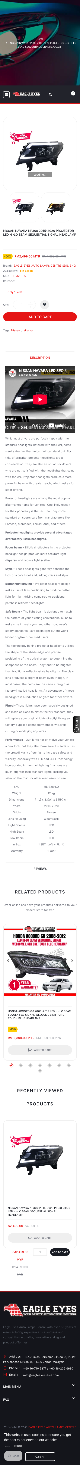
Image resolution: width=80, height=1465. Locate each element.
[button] (8, 960)
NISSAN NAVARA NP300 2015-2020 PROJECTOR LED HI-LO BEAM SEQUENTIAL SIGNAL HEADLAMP (39, 1211)
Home (40, 38)
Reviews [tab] (40, 868)
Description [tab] (40, 357)
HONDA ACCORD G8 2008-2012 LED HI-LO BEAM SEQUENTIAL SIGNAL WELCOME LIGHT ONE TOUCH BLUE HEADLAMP (39, 1014)
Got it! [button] (40, 1456)
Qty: (6, 304)
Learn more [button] (13, 1445)
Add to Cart (40, 317)
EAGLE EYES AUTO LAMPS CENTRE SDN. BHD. (45, 265)
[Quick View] (9, 945)
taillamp (28, 330)
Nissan (15, 330)
